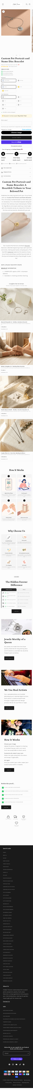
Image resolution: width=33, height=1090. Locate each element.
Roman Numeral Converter (8, 935)
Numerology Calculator (8, 955)
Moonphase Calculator (7, 980)
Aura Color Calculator (7, 972)
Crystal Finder (6, 969)
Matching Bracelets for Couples (9, 1013)
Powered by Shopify (18, 1080)
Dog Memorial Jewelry (7, 912)
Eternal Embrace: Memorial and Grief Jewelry (12, 1027)
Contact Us (5, 872)
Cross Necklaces (6, 1016)
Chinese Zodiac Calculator (8, 949)
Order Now (16, 611)
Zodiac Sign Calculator (7, 946)
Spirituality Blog (6, 883)
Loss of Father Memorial (8, 906)
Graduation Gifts (6, 923)
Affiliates (5, 875)
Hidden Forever (10, 1080)
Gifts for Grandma (7, 892)
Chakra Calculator (7, 975)
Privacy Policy (6, 866)
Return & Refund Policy (8, 869)
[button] (2, 4)
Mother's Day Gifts (7, 920)
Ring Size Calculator (7, 929)
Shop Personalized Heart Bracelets (10, 1030)
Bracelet (27, 245)
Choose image (16, 132)
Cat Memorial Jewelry (7, 915)
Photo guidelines (26, 129)
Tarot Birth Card (6, 963)
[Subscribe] (28, 1053)
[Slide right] (20, 55)
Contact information (17, 1084)
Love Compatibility (6, 952)
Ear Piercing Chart (7, 932)
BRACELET (4, 268)
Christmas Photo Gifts (7, 926)
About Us (5, 855)
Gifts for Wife (6, 895)
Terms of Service (6, 863)
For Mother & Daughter (8, 1036)
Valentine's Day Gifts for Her (9, 886)
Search (4, 852)
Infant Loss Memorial (7, 918)
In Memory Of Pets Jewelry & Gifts (10, 1024)
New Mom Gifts (6, 903)
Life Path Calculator (7, 943)
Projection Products (7, 878)
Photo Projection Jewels (8, 1010)
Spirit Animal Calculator (8, 966)
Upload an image (16, 129)
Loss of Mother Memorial (8, 909)
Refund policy (27, 1080)
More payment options (16, 145)
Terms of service (16, 1082)
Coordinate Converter (7, 960)
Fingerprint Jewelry (7, 1021)
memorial (10, 252)
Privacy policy (8, 1082)
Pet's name (4, 120)
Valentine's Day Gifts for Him (9, 889)
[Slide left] (13, 55)
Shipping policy (25, 1082)
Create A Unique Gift (9, 658)
